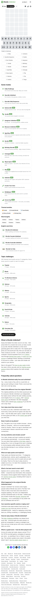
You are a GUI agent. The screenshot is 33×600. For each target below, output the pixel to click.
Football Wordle (24, 559)
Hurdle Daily (22, 566)
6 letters (11, 219)
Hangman (26, 61)
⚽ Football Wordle (13, 210)
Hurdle (27, 57)
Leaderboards (4, 578)
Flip (27, 73)
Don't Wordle (10, 61)
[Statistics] (28, 6)
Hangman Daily (14, 568)
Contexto (26, 54)
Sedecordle (27, 555)
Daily (5, 6)
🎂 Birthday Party (17, 213)
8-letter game (24, 415)
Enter (3, 47)
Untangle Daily (4, 572)
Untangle (26, 70)
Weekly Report (9, 576)
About (16, 578)
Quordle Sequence (9, 57)
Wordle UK (10, 553)
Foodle (18, 559)
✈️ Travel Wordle (25, 210)
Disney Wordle (4, 561)
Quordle (18, 496)
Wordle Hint (29, 582)
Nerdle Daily (12, 570)
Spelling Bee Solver (13, 580)
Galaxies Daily (27, 572)
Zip (27, 77)
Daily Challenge (18, 401)
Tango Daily (16, 574)
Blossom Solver (23, 580)
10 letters (11, 222)
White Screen (24, 584)
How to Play (17, 576)
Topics (22, 574)
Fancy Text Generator (6, 584)
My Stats (22, 441)
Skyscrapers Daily (13, 572)
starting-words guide (10, 477)
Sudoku (11, 80)
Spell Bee (11, 70)
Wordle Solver (4, 580)
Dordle (11, 555)
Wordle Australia (26, 553)
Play (2, 553)
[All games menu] (16, 6)
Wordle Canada (17, 553)
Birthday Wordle (5, 565)
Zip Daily (3, 574)
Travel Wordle (12, 561)
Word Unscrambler (14, 582)
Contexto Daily (4, 566)
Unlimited (11, 6)
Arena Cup (28, 565)
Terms (25, 578)
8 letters (24, 219)
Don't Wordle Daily (5, 568)
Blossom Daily (19, 570)
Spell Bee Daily (27, 570)
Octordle (21, 555)
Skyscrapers (10, 73)
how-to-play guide (20, 365)
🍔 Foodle (4, 210)
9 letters (4, 222)
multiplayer (4, 498)
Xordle (11, 64)
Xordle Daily (22, 568)
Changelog (11, 578)
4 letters (4, 219)
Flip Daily (21, 572)
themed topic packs (15, 356)
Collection (27, 574)
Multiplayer (22, 565)
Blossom (26, 67)
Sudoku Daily (9, 574)
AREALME (22, 582)
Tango (27, 80)
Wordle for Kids (5, 555)
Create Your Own (14, 565)
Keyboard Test (16, 584)
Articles (3, 576)
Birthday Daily (4, 570)
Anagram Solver (5, 582)
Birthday (26, 64)
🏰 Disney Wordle (6, 213)
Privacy (21, 578)
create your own (6, 508)
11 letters (18, 222)
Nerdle (11, 67)
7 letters (17, 219)
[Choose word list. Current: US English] (25, 6)
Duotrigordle (4, 557)
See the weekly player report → (19, 540)
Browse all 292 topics (8, 334)
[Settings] (30, 6)
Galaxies (11, 77)
